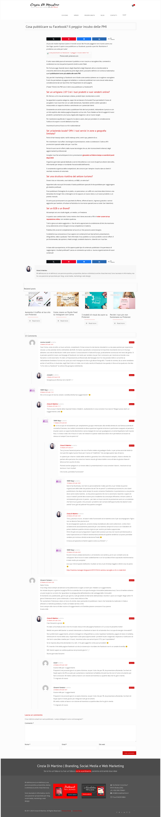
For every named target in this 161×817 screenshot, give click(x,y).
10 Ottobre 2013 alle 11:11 (54, 406)
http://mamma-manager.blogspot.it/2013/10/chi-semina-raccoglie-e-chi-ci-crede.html (96, 570)
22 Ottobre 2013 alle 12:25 (47, 582)
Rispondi (132, 342)
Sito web (102, 744)
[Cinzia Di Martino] (44, 5)
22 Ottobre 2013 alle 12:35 (73, 516)
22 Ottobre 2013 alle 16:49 (60, 665)
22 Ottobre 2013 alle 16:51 (60, 690)
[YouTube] (122, 812)
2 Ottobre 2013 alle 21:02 (53, 377)
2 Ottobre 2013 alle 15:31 (46, 344)
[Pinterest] (127, 812)
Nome (27, 744)
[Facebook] (117, 812)
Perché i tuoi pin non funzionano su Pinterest (120, 316)
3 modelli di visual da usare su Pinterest (95, 316)
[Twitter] (119, 812)
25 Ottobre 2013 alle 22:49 (73, 552)
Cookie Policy (77, 811)
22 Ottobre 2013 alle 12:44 (54, 620)
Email (64, 744)
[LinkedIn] (124, 812)
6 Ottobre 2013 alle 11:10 (46, 392)
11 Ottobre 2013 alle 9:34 (60, 423)
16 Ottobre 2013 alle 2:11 (66, 447)
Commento (29, 723)
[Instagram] (129, 812)
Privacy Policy (66, 811)
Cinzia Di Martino (41, 270)
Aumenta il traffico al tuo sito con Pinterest (37, 313)
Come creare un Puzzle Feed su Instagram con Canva (65, 313)
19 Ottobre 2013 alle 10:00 (73, 483)
